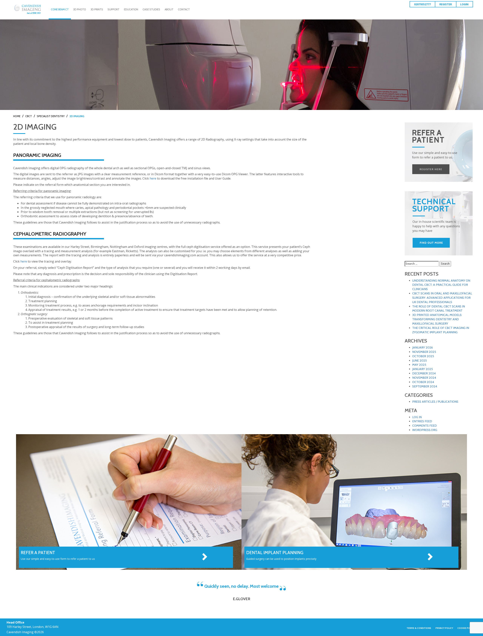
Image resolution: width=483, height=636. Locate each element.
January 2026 (422, 347)
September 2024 (424, 386)
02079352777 (422, 4)
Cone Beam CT (60, 9)
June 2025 (419, 360)
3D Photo (79, 9)
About (169, 9)
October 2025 (423, 356)
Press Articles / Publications (435, 401)
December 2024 (424, 373)
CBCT (28, 116)
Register (445, 4)
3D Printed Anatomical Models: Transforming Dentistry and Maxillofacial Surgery (437, 319)
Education (131, 9)
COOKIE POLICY (466, 628)
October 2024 (423, 382)
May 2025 (419, 364)
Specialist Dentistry (51, 116)
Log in (417, 417)
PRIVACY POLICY (444, 628)
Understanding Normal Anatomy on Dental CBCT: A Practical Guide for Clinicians (441, 285)
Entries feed (422, 421)
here (153, 178)
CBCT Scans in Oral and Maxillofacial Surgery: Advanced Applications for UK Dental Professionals (442, 298)
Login (464, 4)
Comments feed (424, 425)
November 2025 (424, 352)
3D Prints (97, 9)
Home (16, 116)
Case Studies (151, 9)
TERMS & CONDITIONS (419, 628)
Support (113, 9)
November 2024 (424, 377)
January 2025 (422, 369)
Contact (184, 9)
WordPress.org (424, 430)
